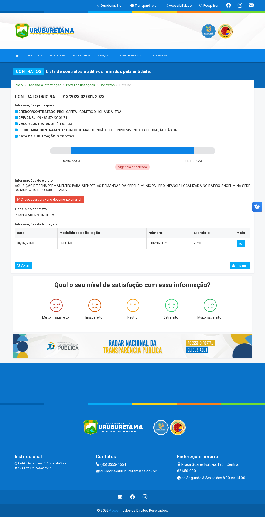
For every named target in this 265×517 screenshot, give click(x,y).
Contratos (107, 85)
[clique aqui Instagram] (145, 496)
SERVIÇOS (102, 56)
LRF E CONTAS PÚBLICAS (129, 56)
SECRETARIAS (80, 56)
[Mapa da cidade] (132, 382)
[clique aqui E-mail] (120, 496)
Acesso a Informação (44, 85)
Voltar (25, 265)
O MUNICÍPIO (57, 56)
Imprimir (241, 265)
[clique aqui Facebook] (132, 496)
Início (19, 85)
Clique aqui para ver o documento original (50, 199)
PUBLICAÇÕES (158, 56)
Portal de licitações (80, 85)
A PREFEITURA (33, 56)
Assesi (114, 510)
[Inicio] (17, 55)
